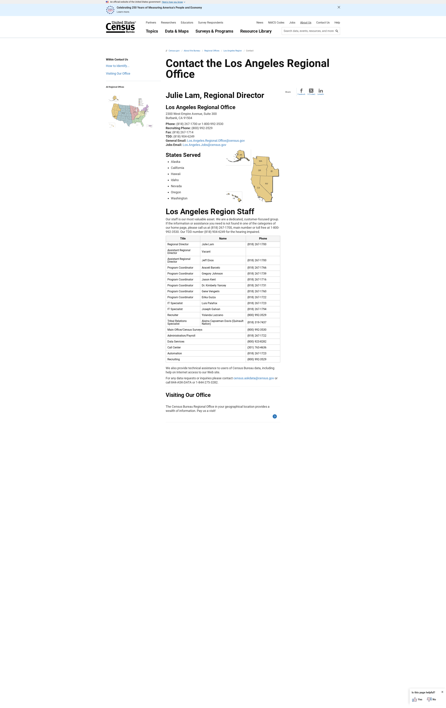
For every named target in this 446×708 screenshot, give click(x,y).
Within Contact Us (117, 59)
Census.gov (174, 51)
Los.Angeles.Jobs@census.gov (204, 145)
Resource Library (256, 31)
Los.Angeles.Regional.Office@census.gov (216, 140)
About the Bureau (192, 51)
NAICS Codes (276, 22)
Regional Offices (212, 51)
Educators (187, 22)
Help (337, 22)
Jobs (292, 22)
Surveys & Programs (214, 31)
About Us (305, 22)
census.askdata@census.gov (253, 378)
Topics (152, 31)
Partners (151, 22)
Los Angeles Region (233, 51)
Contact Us (323, 22)
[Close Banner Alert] (339, 10)
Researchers (168, 22)
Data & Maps (177, 31)
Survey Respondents (210, 22)
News (259, 22)
